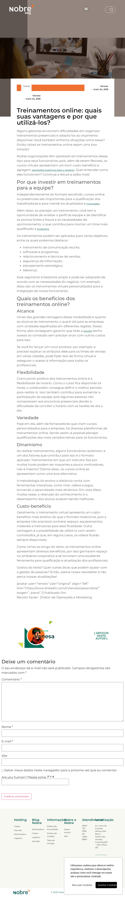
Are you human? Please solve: (24, 777)
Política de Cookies (52, 834)
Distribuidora (20, 834)
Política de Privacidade (52, 827)
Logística (18, 838)
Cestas (26, 86)
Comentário (12, 679)
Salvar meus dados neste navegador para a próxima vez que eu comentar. (60, 770)
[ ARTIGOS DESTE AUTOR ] (101, 635)
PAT (66, 836)
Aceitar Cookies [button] (107, 885)
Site (4, 755)
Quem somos (67, 831)
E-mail (7, 741)
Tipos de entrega (51, 841)
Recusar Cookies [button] (82, 885)
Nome (7, 726)
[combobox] (107, 10)
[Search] (112, 10)
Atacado (18, 830)
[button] (86, 8)
